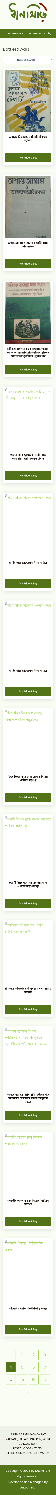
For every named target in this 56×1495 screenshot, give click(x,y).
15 (22, 1379)
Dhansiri (28, 24)
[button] (49, 33)
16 (33, 1379)
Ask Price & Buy (28, 157)
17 (45, 1379)
